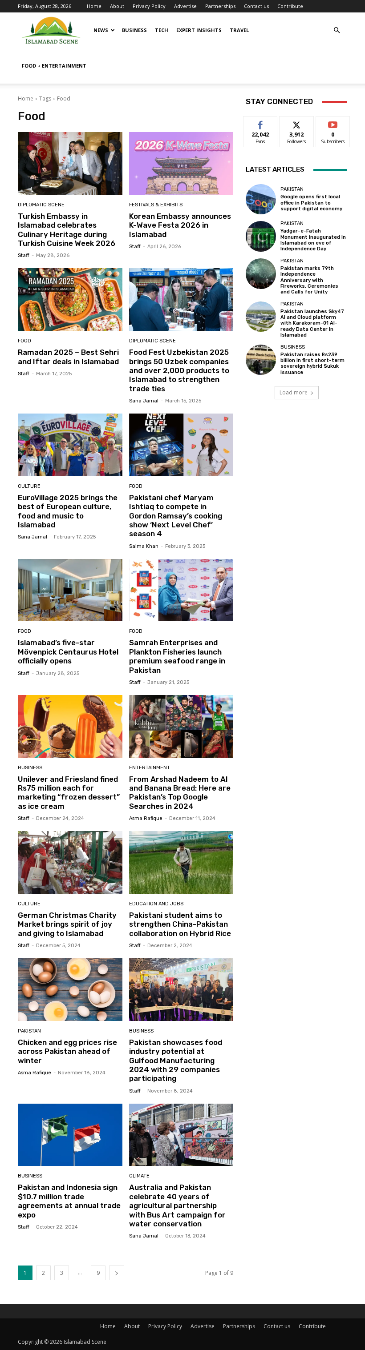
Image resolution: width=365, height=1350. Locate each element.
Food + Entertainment (54, 65)
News (100, 30)
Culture (29, 486)
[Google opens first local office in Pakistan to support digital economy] (261, 199)
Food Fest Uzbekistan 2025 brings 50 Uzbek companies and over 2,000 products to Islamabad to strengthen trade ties (179, 370)
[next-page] (116, 1273)
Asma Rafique (145, 818)
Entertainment (149, 767)
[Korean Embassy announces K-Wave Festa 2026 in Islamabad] (181, 163)
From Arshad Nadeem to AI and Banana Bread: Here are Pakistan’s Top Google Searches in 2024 (180, 793)
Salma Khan (143, 546)
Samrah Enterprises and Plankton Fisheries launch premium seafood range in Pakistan (177, 656)
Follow (296, 123)
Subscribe (333, 123)
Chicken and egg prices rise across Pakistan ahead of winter (67, 1051)
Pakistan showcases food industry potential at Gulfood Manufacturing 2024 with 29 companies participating (175, 1060)
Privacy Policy (149, 6)
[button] (336, 30)
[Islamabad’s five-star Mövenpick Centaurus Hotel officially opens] (70, 590)
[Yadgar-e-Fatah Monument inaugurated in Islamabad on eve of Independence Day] (261, 236)
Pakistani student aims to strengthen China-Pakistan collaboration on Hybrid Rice (180, 924)
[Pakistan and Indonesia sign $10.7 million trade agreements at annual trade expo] (70, 1135)
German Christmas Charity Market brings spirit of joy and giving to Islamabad (67, 924)
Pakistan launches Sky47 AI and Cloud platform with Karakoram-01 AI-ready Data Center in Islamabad (312, 323)
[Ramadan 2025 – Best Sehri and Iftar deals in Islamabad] (70, 299)
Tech (161, 30)
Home (94, 6)
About (117, 6)
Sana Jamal (143, 401)
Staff (23, 255)
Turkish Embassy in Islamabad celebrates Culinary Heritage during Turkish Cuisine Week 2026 (66, 230)
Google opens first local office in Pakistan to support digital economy (311, 202)
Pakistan (29, 1031)
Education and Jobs (156, 903)
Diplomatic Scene (41, 204)
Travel (239, 30)
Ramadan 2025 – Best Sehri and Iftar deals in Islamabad (68, 357)
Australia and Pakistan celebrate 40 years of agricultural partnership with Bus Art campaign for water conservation (177, 1205)
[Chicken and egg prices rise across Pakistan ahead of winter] (70, 989)
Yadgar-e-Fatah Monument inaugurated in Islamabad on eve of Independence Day (313, 240)
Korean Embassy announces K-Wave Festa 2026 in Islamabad (180, 225)
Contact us (256, 6)
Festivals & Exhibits (155, 204)
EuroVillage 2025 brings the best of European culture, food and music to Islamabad (68, 511)
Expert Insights (199, 30)
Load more (294, 392)
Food (24, 340)
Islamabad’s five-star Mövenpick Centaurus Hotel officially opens (68, 651)
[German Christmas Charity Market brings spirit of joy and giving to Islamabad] (70, 862)
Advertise (185, 6)
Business (134, 30)
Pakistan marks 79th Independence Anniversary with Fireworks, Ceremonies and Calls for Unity (309, 280)
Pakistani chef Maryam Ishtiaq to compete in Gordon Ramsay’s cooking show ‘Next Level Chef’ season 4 (175, 515)
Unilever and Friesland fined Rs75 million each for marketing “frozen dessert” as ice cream (69, 793)
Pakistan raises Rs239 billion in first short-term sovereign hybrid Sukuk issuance (312, 363)
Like (261, 123)
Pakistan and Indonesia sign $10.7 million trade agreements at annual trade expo (69, 1201)
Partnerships (220, 6)
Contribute (290, 6)
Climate (139, 1175)
